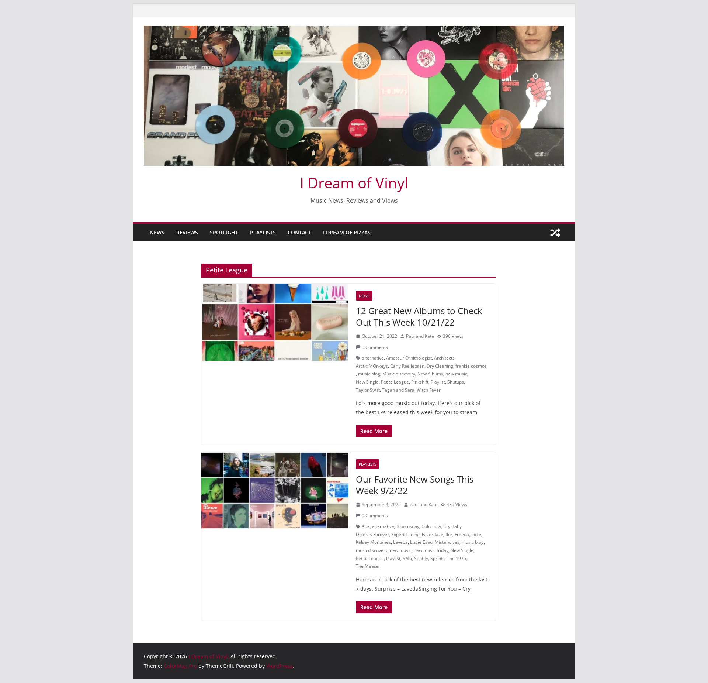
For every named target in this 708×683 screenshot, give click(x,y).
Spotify (421, 558)
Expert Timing (405, 534)
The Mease (367, 566)
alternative (373, 358)
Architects (444, 358)
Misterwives (447, 542)
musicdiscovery (372, 550)
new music (456, 374)
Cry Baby (452, 526)
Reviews (187, 232)
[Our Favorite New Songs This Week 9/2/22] (274, 490)
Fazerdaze (432, 534)
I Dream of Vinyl (354, 182)
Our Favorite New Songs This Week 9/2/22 (414, 485)
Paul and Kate (420, 336)
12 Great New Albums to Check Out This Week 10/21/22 (419, 316)
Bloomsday (407, 526)
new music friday (431, 550)
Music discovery (398, 374)
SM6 (407, 558)
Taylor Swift (368, 390)
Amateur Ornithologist (409, 358)
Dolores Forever (372, 534)
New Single (367, 382)
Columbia (431, 526)
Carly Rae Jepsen (407, 366)
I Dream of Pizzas (347, 232)
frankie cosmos (471, 366)
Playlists (263, 232)
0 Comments (375, 347)
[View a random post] (555, 232)
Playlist (438, 382)
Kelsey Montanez (373, 542)
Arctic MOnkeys (372, 366)
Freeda (462, 534)
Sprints (437, 558)
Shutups (455, 382)
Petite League (395, 382)
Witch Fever (429, 390)
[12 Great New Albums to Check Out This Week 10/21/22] (274, 322)
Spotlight (224, 232)
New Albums (430, 374)
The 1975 (456, 558)
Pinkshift (419, 382)
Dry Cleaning (440, 366)
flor (448, 534)
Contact (299, 232)
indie (476, 534)
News (157, 232)
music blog (369, 374)
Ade (366, 526)
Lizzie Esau (421, 542)
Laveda (400, 542)
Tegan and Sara (398, 390)
